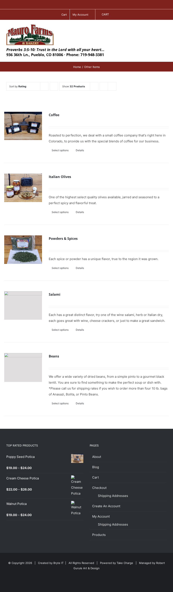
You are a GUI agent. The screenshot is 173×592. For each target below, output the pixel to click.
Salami (54, 294)
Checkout (99, 488)
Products (99, 535)
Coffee (54, 115)
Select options (60, 150)
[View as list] (112, 86)
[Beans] (23, 367)
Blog (95, 467)
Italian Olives (60, 176)
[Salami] (23, 305)
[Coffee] (23, 126)
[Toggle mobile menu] (165, 28)
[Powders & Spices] (23, 249)
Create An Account (106, 506)
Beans (54, 356)
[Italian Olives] (23, 188)
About (96, 457)
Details (80, 150)
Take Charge (125, 563)
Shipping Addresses (113, 496)
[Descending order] (54, 86)
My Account (101, 516)
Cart (95, 477)
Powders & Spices (63, 238)
